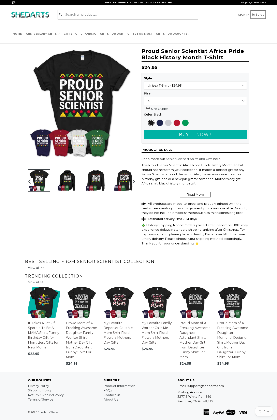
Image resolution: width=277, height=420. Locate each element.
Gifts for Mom (139, 33)
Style (148, 78)
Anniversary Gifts (42, 33)
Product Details (157, 150)
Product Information (119, 386)
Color (153, 114)
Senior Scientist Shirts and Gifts (189, 159)
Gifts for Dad (111, 33)
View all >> (36, 268)
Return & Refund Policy (46, 395)
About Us (111, 399)
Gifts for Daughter (173, 33)
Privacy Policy (38, 386)
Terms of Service (40, 399)
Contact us (112, 395)
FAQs (108, 390)
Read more (195, 194)
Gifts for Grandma (80, 33)
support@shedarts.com (253, 2)
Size (147, 93)
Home (17, 33)
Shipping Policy (40, 390)
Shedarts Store (48, 412)
